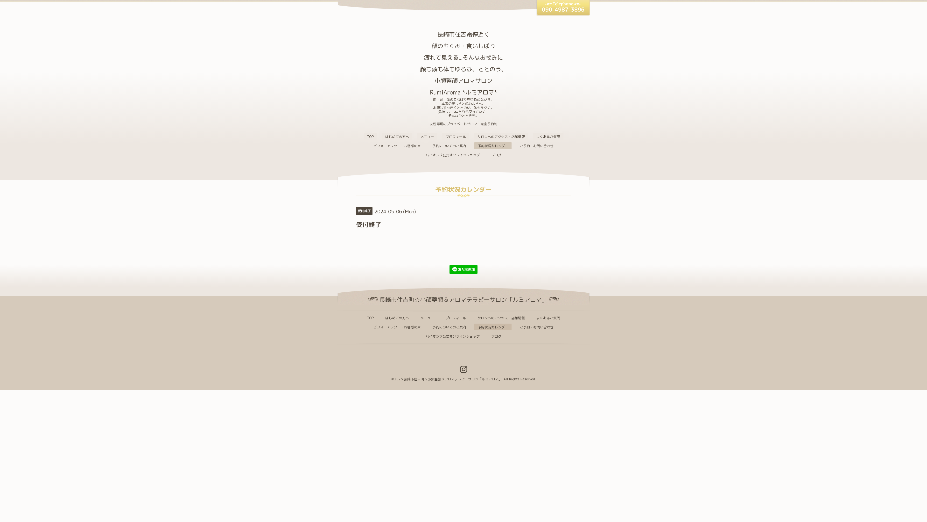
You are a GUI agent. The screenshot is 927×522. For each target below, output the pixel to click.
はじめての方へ (397, 136)
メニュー (427, 136)
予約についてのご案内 (449, 146)
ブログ (496, 155)
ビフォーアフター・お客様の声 (397, 146)
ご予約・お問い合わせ (537, 146)
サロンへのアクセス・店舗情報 (501, 136)
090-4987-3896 (563, 9)
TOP (370, 136)
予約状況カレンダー (493, 146)
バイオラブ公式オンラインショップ (453, 155)
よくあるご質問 (548, 136)
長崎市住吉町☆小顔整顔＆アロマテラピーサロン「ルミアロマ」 (453, 379)
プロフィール (456, 136)
